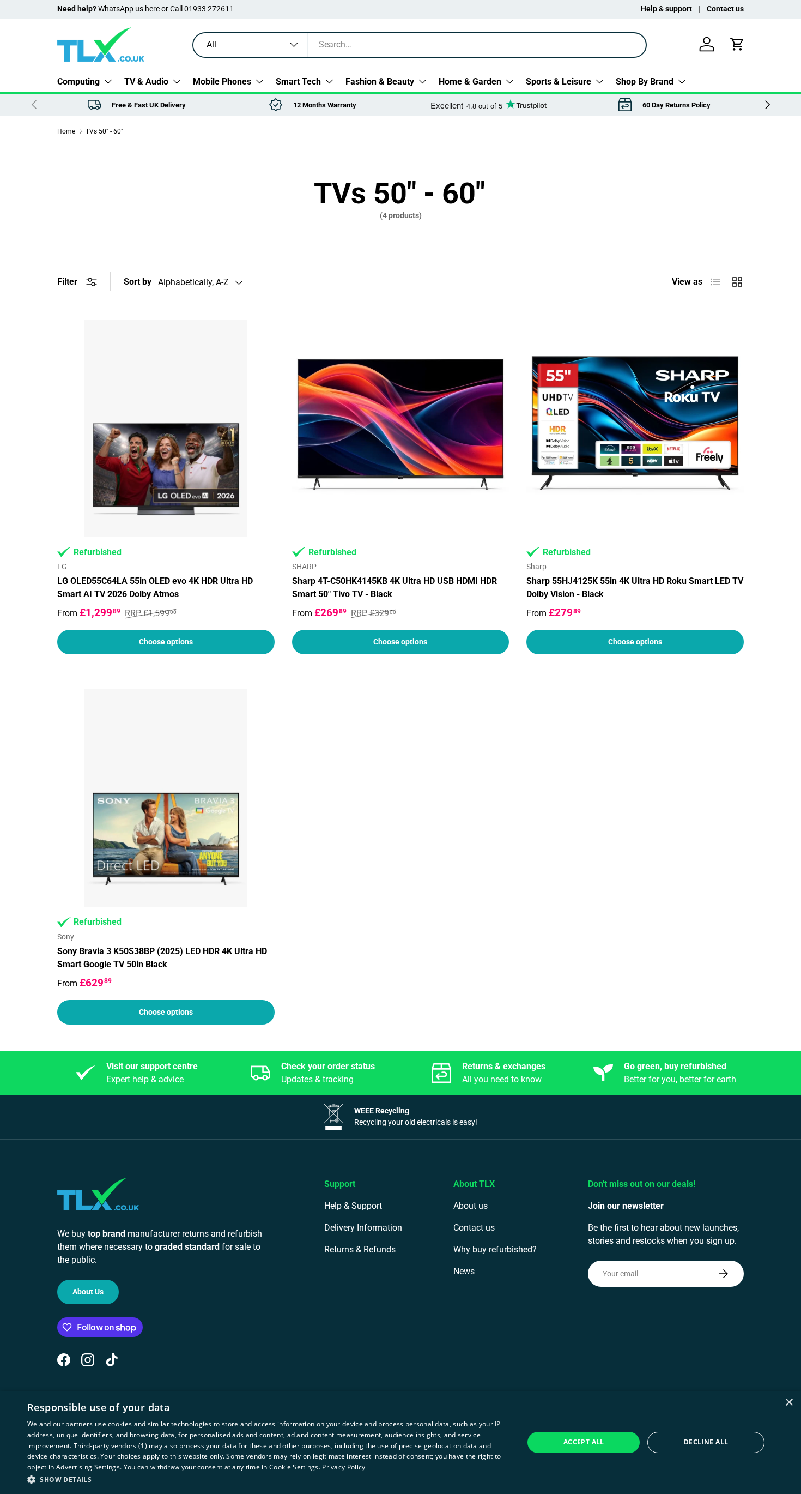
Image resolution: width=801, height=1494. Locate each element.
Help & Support (353, 1206)
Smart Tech (298, 81)
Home (66, 131)
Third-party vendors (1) (110, 1445)
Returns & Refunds (360, 1249)
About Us (88, 1291)
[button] (737, 44)
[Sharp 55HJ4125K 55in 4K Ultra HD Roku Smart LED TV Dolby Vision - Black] (635, 428)
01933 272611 (209, 9)
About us (470, 1206)
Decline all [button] (706, 1442)
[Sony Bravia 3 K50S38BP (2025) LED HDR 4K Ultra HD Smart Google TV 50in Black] (166, 798)
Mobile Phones (222, 81)
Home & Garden (470, 81)
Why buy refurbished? (495, 1249)
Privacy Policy (343, 1467)
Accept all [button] (583, 1442)
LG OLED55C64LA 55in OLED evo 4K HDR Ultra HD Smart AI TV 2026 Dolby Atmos (155, 587)
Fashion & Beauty (379, 81)
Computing (78, 81)
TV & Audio (146, 81)
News (464, 1271)
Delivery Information (363, 1227)
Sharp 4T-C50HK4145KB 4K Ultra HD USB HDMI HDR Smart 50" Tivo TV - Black (394, 587)
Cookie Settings (294, 1467)
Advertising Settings (88, 1467)
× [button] (789, 1403)
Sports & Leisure (558, 81)
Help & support (666, 9)
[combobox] (419, 44)
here (152, 9)
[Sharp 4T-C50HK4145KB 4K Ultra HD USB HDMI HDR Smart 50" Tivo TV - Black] (400, 428)
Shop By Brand (644, 81)
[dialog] (400, 1442)
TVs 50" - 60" (104, 131)
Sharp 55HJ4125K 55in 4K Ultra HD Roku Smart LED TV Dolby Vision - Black (634, 587)
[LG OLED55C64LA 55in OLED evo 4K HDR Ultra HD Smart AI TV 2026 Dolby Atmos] (166, 428)
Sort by (137, 281)
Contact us (725, 9)
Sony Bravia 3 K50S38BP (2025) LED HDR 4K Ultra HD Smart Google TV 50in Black (162, 957)
